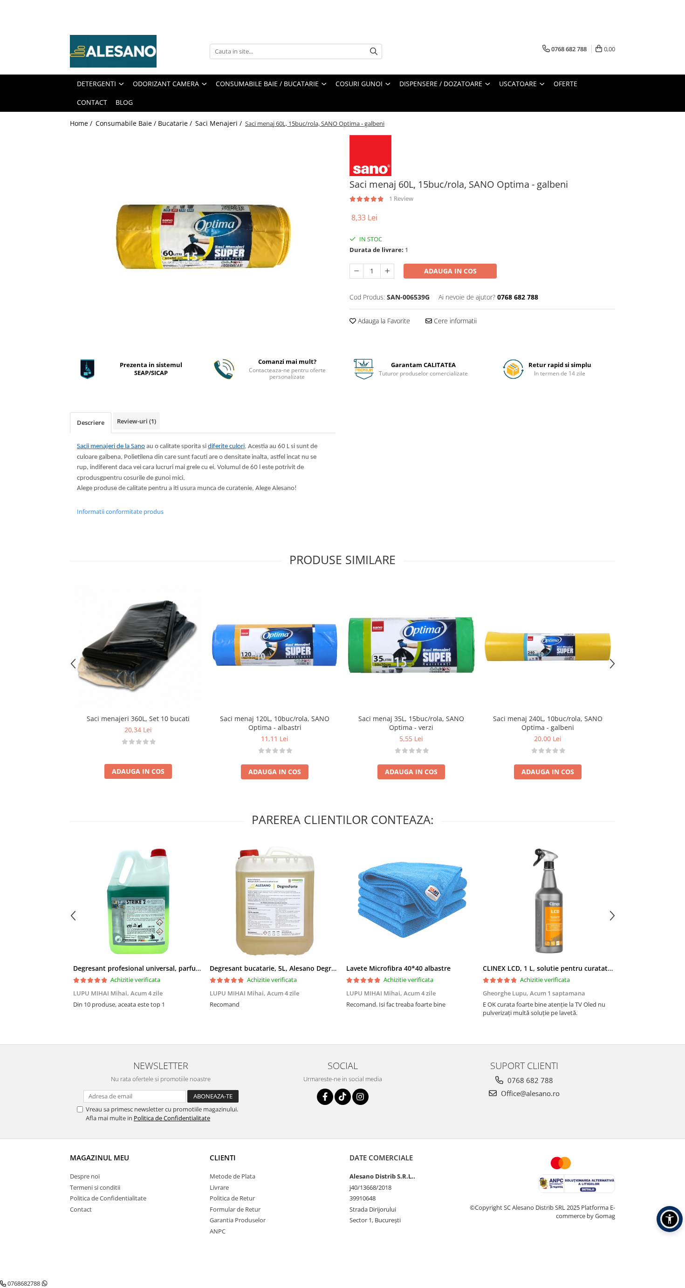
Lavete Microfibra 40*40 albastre (398, 968)
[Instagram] (360, 1097)
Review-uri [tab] (136, 421)
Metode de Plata (232, 1176)
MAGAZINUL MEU (99, 1157)
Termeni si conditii (95, 1187)
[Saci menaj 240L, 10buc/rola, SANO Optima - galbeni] (547, 645)
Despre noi (85, 1176)
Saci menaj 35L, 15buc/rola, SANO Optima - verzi (411, 723)
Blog (124, 102)
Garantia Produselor (238, 1220)
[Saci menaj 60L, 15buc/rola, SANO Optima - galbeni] (203, 240)
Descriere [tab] (90, 422)
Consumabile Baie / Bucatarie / (145, 123)
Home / (82, 123)
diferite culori (226, 446)
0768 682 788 (529, 1080)
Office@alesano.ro (529, 1093)
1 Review (401, 198)
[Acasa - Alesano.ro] (116, 51)
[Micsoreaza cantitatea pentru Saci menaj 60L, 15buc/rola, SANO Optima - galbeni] (356, 271)
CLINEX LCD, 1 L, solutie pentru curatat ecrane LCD (564, 968)
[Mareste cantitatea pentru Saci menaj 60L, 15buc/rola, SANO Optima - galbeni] (387, 271)
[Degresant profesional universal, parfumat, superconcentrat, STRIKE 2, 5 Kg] (138, 901)
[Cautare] (373, 51)
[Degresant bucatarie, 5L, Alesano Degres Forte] (274, 901)
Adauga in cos (450, 270)
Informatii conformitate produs (120, 511)
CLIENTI (223, 1157)
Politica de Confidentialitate (172, 1118)
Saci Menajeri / (219, 123)
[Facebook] (325, 1097)
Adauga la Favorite (383, 320)
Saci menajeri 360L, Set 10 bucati (138, 718)
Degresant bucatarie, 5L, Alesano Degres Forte (283, 968)
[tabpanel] (203, 240)
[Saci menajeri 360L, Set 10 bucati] (138, 645)
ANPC (218, 1231)
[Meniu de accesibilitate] (670, 1219)
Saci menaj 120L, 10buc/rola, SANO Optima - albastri (274, 723)
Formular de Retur (235, 1209)
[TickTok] (343, 1097)
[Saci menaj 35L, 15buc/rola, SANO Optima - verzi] (411, 645)
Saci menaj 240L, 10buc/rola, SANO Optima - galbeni (548, 723)
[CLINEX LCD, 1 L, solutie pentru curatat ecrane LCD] (548, 901)
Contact (81, 1209)
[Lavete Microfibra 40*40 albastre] (411, 901)
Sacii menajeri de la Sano (111, 446)
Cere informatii (454, 320)
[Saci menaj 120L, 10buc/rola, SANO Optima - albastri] (274, 645)
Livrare (219, 1187)
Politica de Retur (232, 1198)
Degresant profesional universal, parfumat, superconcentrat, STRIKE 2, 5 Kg (193, 968)
